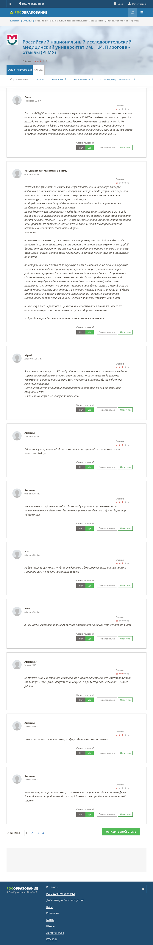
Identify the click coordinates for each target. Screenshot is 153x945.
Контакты (52, 887)
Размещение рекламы (60, 893)
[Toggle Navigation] (141, 12)
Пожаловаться (107, 147)
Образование (34, 12)
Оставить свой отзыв (121, 831)
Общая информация (20, 69)
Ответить (125, 147)
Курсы (50, 919)
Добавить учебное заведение (65, 900)
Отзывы (27, 20)
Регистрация (139, 3)
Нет (81, 147)
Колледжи (52, 913)
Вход (120, 3)
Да (89, 147)
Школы (50, 926)
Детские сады (55, 933)
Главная (14, 20)
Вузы (49, 906)
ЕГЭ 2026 (51, 939)
